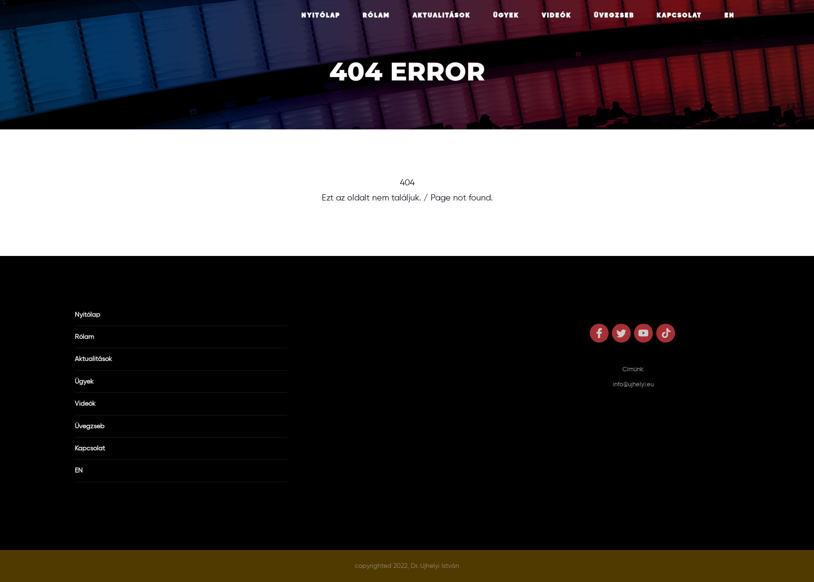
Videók (556, 15)
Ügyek (506, 15)
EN (729, 15)
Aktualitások (442, 15)
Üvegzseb (614, 15)
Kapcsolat (679, 15)
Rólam (376, 15)
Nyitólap (320, 15)
